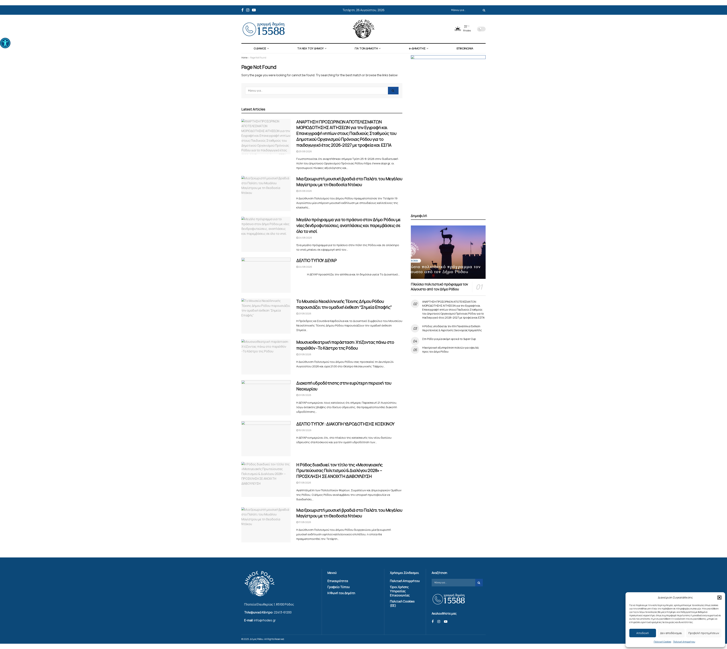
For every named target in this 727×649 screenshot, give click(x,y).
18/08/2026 (304, 430)
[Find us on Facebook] (242, 10)
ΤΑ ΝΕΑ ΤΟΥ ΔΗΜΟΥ (310, 48)
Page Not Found (258, 57)
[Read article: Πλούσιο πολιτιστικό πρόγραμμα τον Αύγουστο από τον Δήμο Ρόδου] (448, 252)
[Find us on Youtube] (254, 10)
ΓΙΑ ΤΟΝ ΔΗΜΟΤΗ (366, 48)
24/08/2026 (305, 237)
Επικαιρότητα (338, 581)
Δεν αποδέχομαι (671, 633)
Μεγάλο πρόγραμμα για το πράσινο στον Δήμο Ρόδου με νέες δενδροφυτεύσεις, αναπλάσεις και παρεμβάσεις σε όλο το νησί (348, 225)
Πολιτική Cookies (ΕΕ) (402, 603)
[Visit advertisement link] (448, 130)
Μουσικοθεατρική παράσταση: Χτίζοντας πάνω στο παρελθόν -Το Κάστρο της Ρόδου (345, 345)
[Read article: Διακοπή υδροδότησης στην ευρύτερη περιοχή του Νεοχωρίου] (266, 397)
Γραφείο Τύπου (339, 587)
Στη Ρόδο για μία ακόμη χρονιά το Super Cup (449, 339)
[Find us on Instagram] (247, 10)
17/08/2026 (304, 482)
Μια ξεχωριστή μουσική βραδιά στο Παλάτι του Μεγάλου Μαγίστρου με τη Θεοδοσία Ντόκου (349, 181)
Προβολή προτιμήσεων (703, 633)
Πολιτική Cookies (662, 641)
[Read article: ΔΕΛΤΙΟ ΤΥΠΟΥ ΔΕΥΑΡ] (266, 275)
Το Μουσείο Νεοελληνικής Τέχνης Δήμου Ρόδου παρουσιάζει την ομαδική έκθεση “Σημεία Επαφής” (344, 304)
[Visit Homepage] (363, 28)
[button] (5, 43)
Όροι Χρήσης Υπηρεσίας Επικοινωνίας (400, 591)
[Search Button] (483, 10)
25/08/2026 (305, 151)
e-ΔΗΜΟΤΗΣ (417, 48)
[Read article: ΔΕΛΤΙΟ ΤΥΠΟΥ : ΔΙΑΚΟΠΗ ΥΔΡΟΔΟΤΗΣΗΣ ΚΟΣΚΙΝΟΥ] (266, 438)
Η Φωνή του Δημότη (341, 593)
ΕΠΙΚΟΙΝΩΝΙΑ (465, 48)
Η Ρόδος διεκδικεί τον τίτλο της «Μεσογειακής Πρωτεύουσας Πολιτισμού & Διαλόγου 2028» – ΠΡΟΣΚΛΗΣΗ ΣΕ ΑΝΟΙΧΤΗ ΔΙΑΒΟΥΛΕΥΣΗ (339, 470)
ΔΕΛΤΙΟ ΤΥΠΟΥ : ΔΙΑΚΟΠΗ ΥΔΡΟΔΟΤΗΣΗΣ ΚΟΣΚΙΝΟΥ (345, 424)
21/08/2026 (304, 313)
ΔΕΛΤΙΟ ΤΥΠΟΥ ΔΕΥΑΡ (316, 260)
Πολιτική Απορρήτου (684, 641)
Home (244, 57)
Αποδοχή (642, 633)
